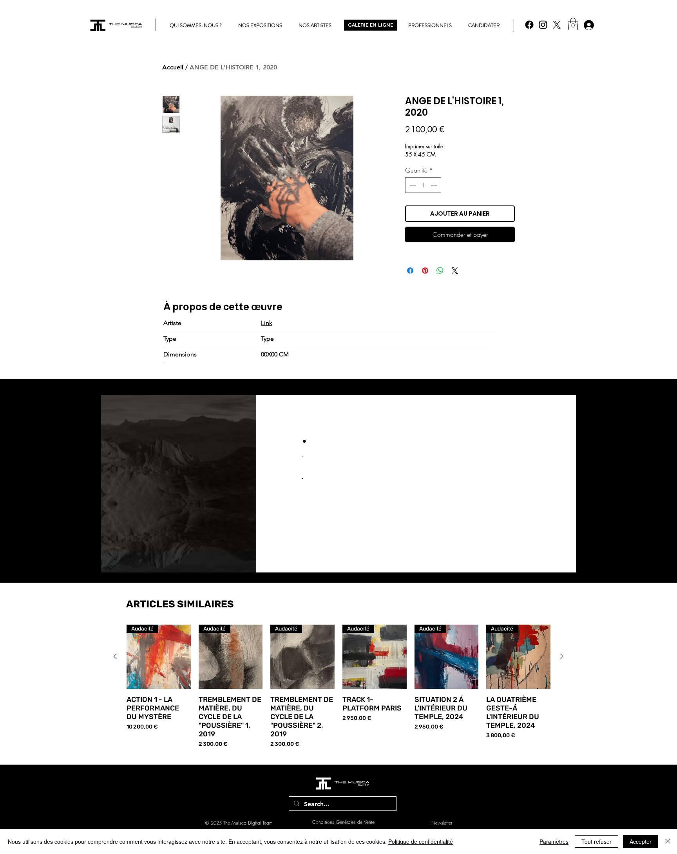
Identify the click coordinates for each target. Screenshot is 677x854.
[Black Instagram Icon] (543, 24)
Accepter (641, 841)
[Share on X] (455, 270)
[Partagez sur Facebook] (410, 270)
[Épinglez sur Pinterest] (425, 270)
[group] (338, 686)
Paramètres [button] (553, 841)
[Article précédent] (115, 656)
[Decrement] (411, 185)
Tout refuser (596, 841)
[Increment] (434, 185)
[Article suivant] (562, 656)
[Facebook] (529, 24)
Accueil (172, 67)
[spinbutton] (423, 185)
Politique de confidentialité (420, 841)
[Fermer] (667, 841)
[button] (573, 24)
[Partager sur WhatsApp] (440, 270)
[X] (556, 24)
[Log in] (588, 25)
